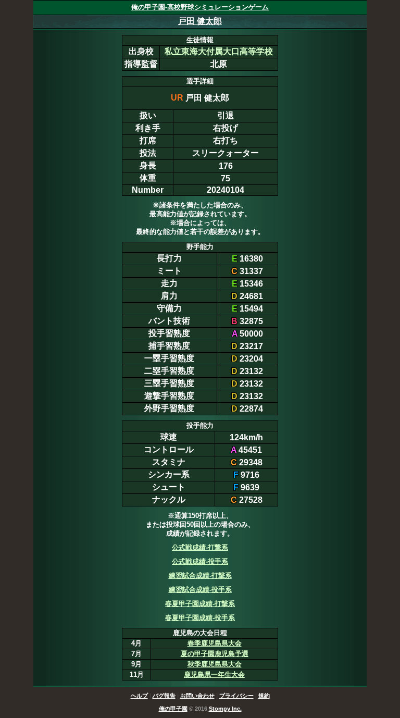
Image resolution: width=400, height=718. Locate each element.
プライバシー (236, 695)
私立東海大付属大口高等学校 (219, 51)
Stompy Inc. (225, 708)
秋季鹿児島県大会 (215, 664)
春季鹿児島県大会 (215, 643)
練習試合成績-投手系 (200, 589)
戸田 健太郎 (200, 21)
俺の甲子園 (173, 708)
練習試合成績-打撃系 (200, 575)
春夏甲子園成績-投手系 (200, 618)
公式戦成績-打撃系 (200, 547)
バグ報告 (164, 695)
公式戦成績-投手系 (200, 561)
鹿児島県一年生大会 (214, 674)
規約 (264, 695)
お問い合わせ (197, 695)
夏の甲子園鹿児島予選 (214, 654)
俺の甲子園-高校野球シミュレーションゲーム (200, 7)
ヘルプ (139, 695)
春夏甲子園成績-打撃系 (200, 604)
